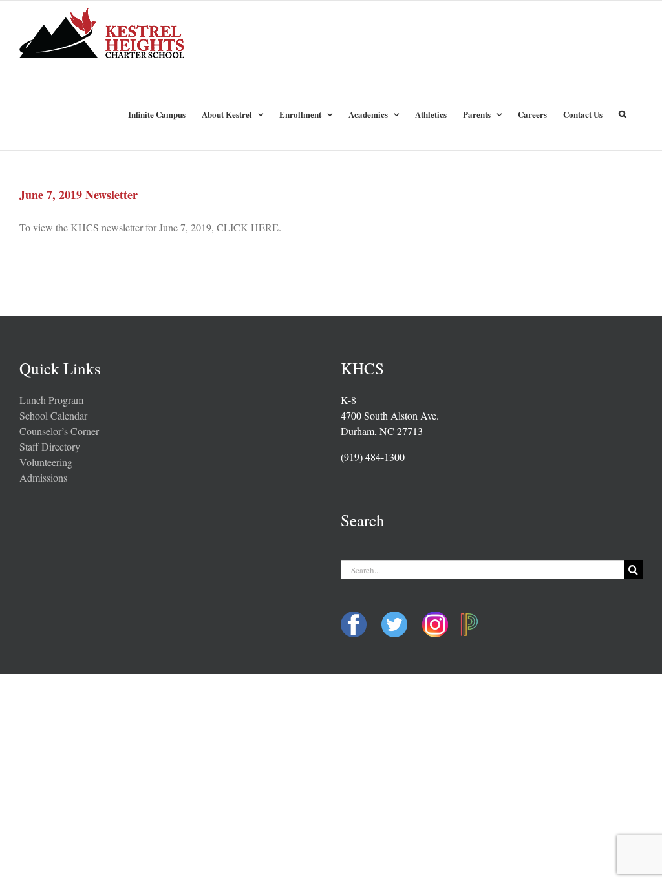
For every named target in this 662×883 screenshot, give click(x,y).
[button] (622, 113)
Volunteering (45, 462)
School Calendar (53, 415)
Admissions (43, 477)
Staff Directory (49, 446)
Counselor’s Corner (59, 431)
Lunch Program (51, 400)
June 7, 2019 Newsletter (78, 194)
